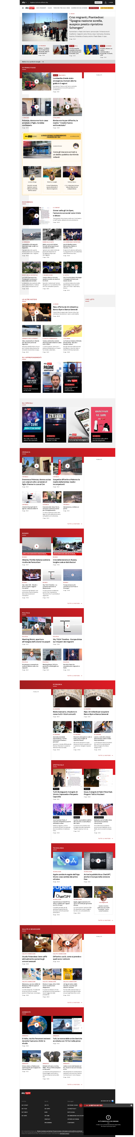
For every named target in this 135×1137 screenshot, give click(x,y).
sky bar (47, 1115)
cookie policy (72, 1108)
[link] (81, 1105)
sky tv (46, 1105)
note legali (71, 1112)
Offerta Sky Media (73, 1119)
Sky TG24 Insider (107, 8)
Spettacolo (94, 8)
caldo (50, 8)
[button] (67, 62)
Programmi (48, 1122)
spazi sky (47, 1119)
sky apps (47, 1108)
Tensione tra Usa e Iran (61, 8)
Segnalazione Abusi (64, 1133)
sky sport (25, 1105)
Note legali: (71, 1101)
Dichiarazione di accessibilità (77, 1115)
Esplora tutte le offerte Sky (39, 2)
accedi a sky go (106, 1101)
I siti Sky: (24, 1101)
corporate (71, 1122)
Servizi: (46, 1101)
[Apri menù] (23, 8)
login (111, 2)
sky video (25, 1112)
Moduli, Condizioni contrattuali (45, 1131)
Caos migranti (41, 8)
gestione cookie (73, 1105)
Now (46, 1112)
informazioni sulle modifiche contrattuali (72, 1131)
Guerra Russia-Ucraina (79, 8)
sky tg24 (24, 1108)
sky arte (24, 1115)
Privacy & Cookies (57, 1131)
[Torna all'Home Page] (29, 8)
